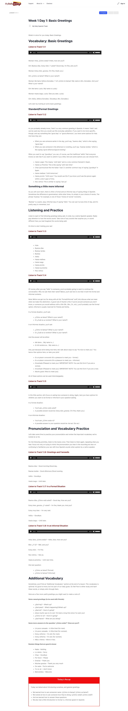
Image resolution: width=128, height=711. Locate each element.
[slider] (97, 52)
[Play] (31, 52)
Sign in (123, 3)
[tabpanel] (64, 370)
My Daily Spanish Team (40, 26)
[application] (64, 52)
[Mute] (94, 52)
